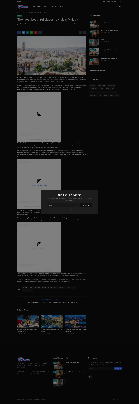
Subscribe (86, 205)
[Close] (95, 192)
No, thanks (69, 209)
